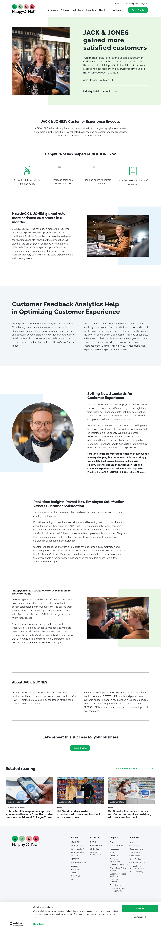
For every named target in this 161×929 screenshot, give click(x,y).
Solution (51, 10)
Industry (77, 10)
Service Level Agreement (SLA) (136, 867)
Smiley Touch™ (77, 845)
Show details (38, 924)
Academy (75, 869)
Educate (74, 866)
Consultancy (134, 856)
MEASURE (75, 842)
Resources (114, 849)
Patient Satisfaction (118, 885)
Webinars (114, 856)
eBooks (113, 852)
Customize (138, 917)
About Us (103, 10)
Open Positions (135, 859)
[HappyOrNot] (26, 846)
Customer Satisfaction (115, 860)
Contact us (134, 845)
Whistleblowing (136, 871)
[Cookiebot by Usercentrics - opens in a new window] (16, 924)
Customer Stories (117, 845)
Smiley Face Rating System (118, 869)
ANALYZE (75, 856)
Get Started (119, 10)
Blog (112, 842)
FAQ (72, 879)
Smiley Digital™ (77, 849)
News (131, 842)
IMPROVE (75, 859)
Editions (65, 10)
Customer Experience (115, 880)
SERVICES (94, 849)
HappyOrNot (24, 9)
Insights (90, 10)
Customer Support (130, 4)
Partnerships (134, 852)
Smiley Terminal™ (78, 852)
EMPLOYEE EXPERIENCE (96, 853)
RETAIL (93, 842)
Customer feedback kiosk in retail (118, 875)
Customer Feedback (119, 865)
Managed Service (78, 862)
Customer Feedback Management (119, 889)
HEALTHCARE (96, 845)
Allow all (140, 908)
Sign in (117, 4)
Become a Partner (137, 849)
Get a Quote (138, 10)
